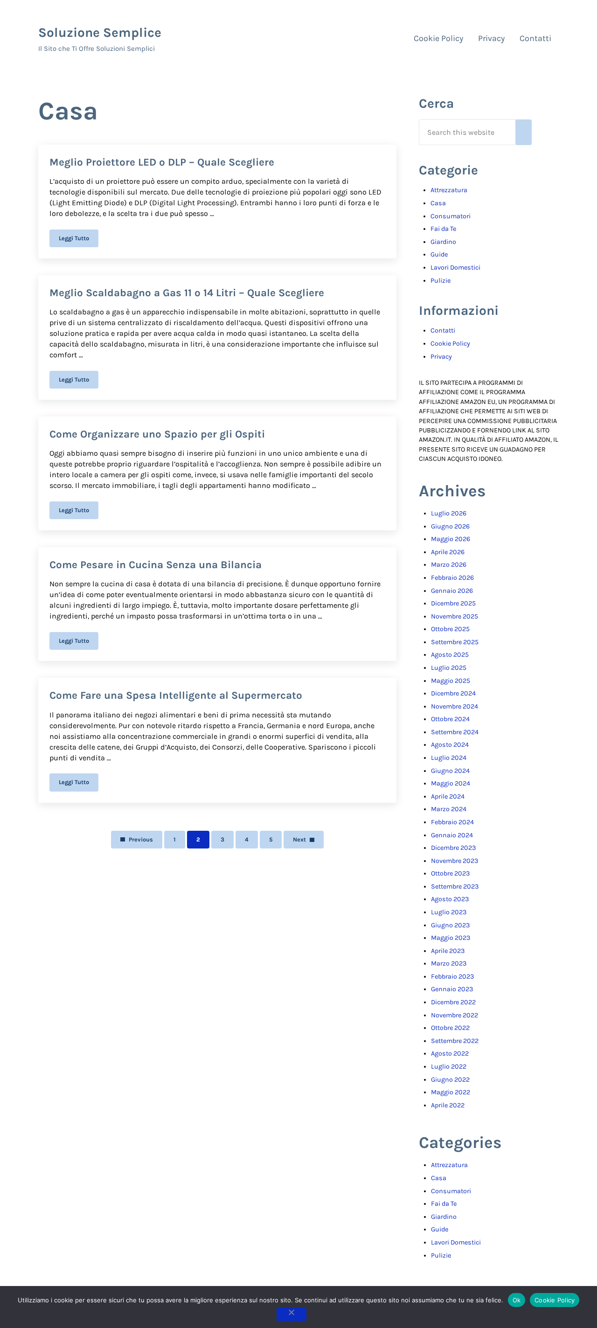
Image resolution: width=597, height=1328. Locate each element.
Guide (439, 254)
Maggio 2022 (450, 1092)
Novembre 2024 (454, 706)
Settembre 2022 (455, 1041)
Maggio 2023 (450, 938)
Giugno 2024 (450, 771)
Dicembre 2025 (453, 603)
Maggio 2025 (450, 681)
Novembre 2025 (454, 616)
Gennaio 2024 (452, 835)
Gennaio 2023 (452, 989)
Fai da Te (443, 229)
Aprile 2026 (448, 552)
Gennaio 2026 (452, 591)
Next (299, 839)
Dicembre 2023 (453, 848)
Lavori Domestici (455, 267)
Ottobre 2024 (450, 719)
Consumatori (450, 216)
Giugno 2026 (450, 526)
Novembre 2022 (454, 1015)
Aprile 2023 (448, 951)
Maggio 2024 (450, 783)
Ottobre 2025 (450, 629)
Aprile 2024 (448, 796)
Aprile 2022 (448, 1105)
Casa (438, 203)
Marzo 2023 (448, 963)
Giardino (443, 242)
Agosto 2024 (450, 745)
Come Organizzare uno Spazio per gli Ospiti (157, 434)
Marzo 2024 (448, 809)
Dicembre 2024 (453, 693)
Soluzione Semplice (99, 32)
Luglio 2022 (448, 1067)
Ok (517, 1300)
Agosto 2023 (450, 899)
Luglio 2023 (448, 912)
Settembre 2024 (455, 732)
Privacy (441, 357)
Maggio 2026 (450, 539)
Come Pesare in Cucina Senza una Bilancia (155, 564)
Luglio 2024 (448, 758)
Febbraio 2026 (452, 578)
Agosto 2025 (450, 655)
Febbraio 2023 (452, 976)
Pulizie (440, 281)
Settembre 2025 (455, 642)
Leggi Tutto (78, 240)
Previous (141, 839)
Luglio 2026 (448, 513)
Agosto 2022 (450, 1053)
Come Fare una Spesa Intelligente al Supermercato (175, 695)
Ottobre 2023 (450, 873)
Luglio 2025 (448, 668)
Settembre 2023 (455, 886)
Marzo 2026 (448, 565)
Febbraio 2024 (452, 822)
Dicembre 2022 (453, 1002)
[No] (291, 1314)
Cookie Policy (450, 344)
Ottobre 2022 (450, 1028)
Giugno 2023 (450, 925)
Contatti (442, 330)
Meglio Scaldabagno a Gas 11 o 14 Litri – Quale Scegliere (186, 292)
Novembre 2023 (454, 861)
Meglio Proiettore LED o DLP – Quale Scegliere (161, 162)
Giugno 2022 (450, 1080)
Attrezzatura (448, 190)
